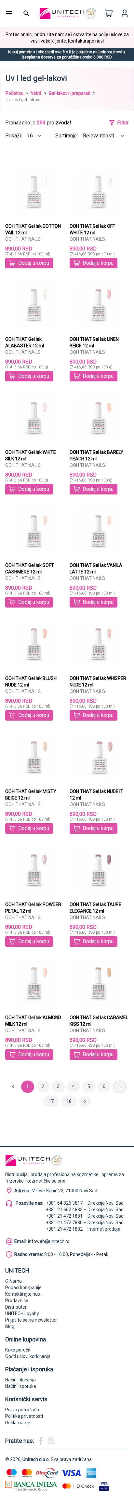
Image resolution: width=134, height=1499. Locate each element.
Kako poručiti (18, 1349)
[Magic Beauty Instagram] (51, 1441)
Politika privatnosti (24, 1416)
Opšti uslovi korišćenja (27, 1356)
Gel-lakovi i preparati (69, 93)
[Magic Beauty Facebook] (41, 1441)
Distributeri (16, 1307)
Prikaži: (14, 136)
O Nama (13, 1281)
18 (69, 1101)
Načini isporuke (20, 1386)
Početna (14, 93)
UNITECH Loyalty (22, 1313)
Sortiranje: (67, 136)
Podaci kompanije (23, 1287)
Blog (9, 1326)
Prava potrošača (22, 1409)
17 (51, 1101)
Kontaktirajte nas (22, 1294)
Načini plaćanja (20, 1379)
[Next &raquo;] (85, 1101)
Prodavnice (16, 1300)
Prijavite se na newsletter (31, 1320)
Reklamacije (17, 1422)
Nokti (36, 93)
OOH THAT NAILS (23, 239)
